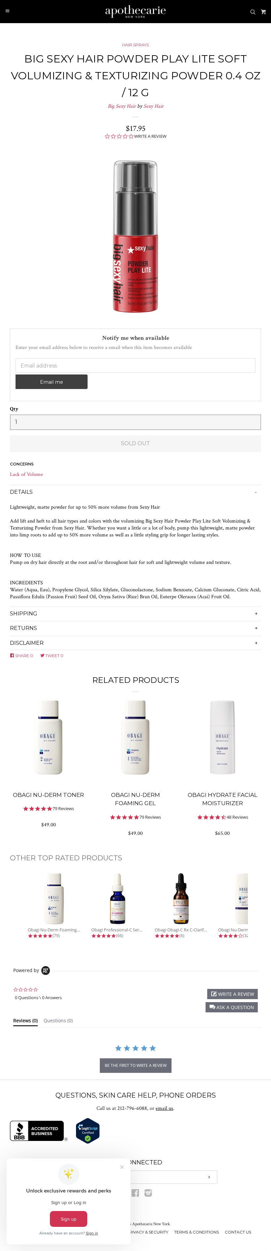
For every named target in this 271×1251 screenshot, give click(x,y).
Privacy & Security (147, 1232)
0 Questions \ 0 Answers (38, 997)
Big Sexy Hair (122, 106)
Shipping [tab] (23, 613)
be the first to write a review (136, 1065)
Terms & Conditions (196, 1232)
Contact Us (238, 1232)
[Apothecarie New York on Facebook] (135, 1194)
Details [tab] (21, 492)
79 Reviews (63, 808)
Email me (51, 382)
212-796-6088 (132, 1108)
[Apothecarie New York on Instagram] (148, 1194)
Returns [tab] (23, 628)
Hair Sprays (135, 44)
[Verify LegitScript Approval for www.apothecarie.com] (88, 1142)
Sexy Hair (153, 106)
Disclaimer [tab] (27, 643)
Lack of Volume (26, 474)
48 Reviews (237, 817)
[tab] (25, 1022)
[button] (232, 1007)
